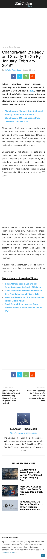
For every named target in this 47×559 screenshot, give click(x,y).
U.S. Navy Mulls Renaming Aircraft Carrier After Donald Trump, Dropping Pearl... (31, 474)
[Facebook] (13, 76)
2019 (32, 91)
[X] (19, 76)
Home (4, 47)
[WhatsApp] (26, 76)
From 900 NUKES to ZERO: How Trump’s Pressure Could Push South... (31, 490)
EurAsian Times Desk (13, 70)
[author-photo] (23, 425)
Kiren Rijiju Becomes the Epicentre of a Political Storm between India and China (36, 396)
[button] (6, 4)
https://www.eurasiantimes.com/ (23, 433)
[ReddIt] (32, 76)
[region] (23, 28)
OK (43, 555)
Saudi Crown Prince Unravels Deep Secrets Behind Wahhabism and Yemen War (23, 307)
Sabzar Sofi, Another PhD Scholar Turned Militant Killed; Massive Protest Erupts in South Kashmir (11, 397)
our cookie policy (9, 552)
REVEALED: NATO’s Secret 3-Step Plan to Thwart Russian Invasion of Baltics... (31, 505)
